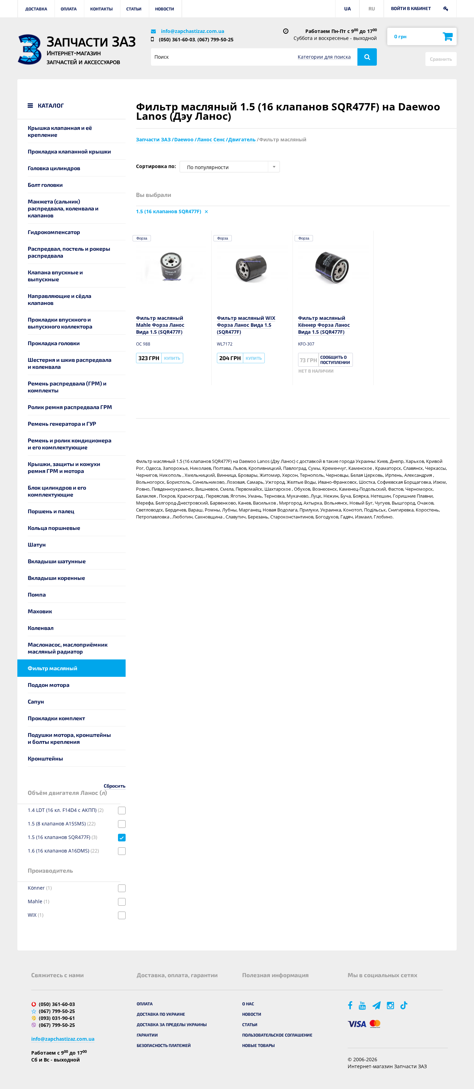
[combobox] (229, 167)
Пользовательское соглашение (277, 1034)
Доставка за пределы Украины (172, 1024)
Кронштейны (45, 758)
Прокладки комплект (56, 718)
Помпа (37, 594)
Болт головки (45, 184)
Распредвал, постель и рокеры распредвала (69, 252)
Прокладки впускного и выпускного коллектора (60, 323)
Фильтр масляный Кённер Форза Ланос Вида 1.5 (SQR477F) (324, 325)
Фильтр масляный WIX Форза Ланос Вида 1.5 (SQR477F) (246, 325)
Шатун (37, 544)
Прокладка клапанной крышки (69, 151)
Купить (172, 358)
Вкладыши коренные (56, 577)
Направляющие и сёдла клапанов (59, 299)
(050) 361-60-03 (177, 39)
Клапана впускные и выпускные (55, 275)
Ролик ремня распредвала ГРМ (70, 407)
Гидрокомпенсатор (54, 231)
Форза (141, 238)
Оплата (69, 8)
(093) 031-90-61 (57, 1018)
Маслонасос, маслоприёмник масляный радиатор (68, 648)
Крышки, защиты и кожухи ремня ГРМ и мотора (64, 467)
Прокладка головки (54, 343)
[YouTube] (363, 1005)
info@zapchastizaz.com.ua (192, 31)
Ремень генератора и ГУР (62, 423)
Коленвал (40, 627)
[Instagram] (391, 1005)
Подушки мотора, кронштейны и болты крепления (69, 738)
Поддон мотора (48, 684)
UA (347, 8)
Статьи (134, 8)
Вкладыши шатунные (57, 561)
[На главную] (29, 49)
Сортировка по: (156, 166)
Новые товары (258, 1045)
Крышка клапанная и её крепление (60, 131)
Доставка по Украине (161, 1014)
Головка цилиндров (54, 168)
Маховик (40, 611)
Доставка (36, 8)
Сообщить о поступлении (335, 360)
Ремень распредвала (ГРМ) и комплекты (67, 386)
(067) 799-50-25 (215, 39)
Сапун (36, 701)
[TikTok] (405, 1005)
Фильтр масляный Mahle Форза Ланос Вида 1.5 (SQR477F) (160, 325)
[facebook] (351, 1005)
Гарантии (147, 1034)
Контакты (101, 8)
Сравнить (441, 59)
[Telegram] (377, 1005)
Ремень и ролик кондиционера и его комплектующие (69, 443)
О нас (248, 1003)
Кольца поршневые (54, 527)
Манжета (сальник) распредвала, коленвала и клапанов (63, 208)
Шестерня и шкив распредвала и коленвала (69, 363)
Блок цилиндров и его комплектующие (57, 491)
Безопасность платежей (164, 1045)
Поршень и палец (51, 511)
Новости (164, 8)
